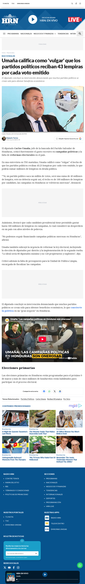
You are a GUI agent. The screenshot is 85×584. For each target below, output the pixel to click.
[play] (44, 574)
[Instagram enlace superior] (80, 3)
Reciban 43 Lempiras (54, 399)
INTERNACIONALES (54, 494)
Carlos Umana (41, 399)
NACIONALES (26, 34)
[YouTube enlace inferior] (9, 567)
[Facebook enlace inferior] (13, 567)
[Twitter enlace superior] (72, 3)
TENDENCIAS (63, 34)
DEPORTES (50, 498)
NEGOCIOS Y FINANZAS (44, 34)
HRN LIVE (50, 506)
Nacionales (10, 53)
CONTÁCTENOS (12, 478)
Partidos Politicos (27, 399)
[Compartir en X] (54, 391)
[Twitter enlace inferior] (5, 567)
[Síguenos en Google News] (60, 391)
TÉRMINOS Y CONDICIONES (17, 490)
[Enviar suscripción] (36, 553)
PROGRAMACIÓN (53, 502)
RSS (6, 486)
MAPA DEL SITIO (12, 482)
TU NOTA (6, 3)
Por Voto (66, 399)
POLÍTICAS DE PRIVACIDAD (16, 494)
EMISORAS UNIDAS (23, 3)
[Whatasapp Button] (80, 565)
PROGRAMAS (13, 34)
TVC (13, 3)
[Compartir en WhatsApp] (49, 391)
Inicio (4, 53)
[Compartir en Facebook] (44, 391)
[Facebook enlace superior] (76, 3)
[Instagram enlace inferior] (18, 567)
